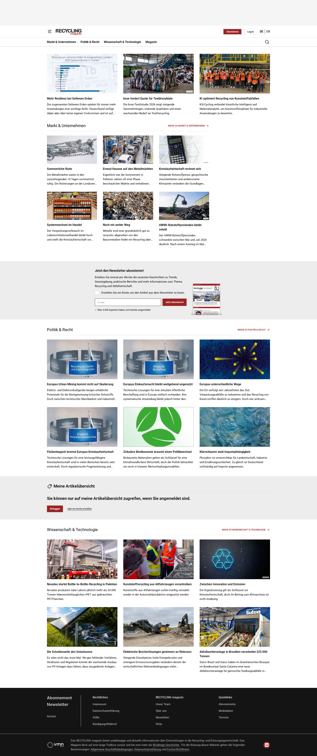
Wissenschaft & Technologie (72, 529)
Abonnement (59, 697)
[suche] (267, 42)
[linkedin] (266, 745)
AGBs (96, 717)
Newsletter (57, 704)
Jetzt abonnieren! (174, 302)
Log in (250, 31)
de (261, 31)
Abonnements (227, 704)
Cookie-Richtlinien (178, 749)
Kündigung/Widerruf (105, 724)
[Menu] (50, 31)
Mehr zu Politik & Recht (252, 330)
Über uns (161, 710)
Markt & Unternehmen (66, 125)
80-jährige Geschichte (166, 745)
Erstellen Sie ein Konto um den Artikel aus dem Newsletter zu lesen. (143, 292)
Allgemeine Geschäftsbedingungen (112, 749)
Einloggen (55, 508)
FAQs (159, 724)
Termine (224, 717)
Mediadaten (226, 710)
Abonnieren (232, 31)
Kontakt (51, 716)
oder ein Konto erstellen (79, 508)
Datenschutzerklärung (106, 710)
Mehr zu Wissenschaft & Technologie (244, 529)
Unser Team (163, 704)
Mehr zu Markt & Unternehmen (186, 126)
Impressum (99, 704)
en (268, 31)
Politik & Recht (60, 329)
